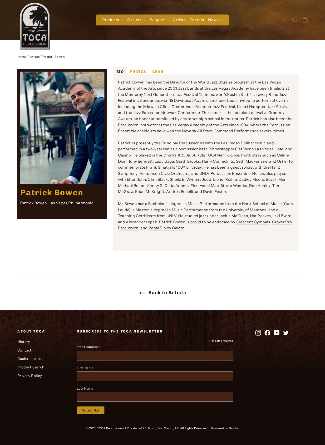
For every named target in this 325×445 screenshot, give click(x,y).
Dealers (134, 19)
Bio (120, 71)
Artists (179, 19)
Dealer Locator (30, 359)
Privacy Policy (29, 376)
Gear (157, 71)
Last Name (85, 388)
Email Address (89, 347)
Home (22, 57)
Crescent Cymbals (253, 222)
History (23, 342)
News (213, 19)
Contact (197, 19)
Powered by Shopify (225, 428)
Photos (138, 71)
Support (158, 19)
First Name (85, 368)
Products (111, 19)
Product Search (30, 367)
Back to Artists (166, 292)
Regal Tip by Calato (166, 227)
